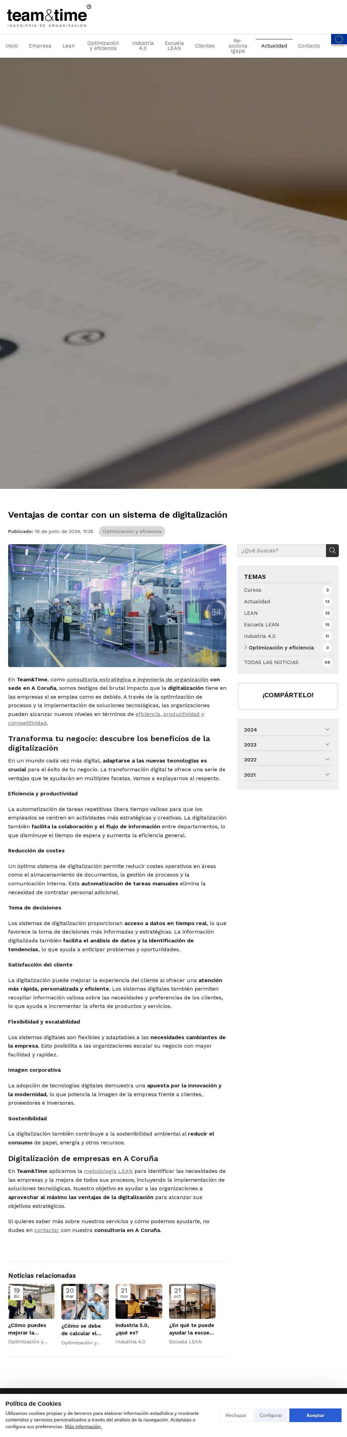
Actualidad (274, 46)
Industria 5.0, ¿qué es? (132, 1328)
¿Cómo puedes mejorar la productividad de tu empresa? (30, 1329)
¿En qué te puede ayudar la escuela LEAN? (191, 1329)
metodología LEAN (108, 1171)
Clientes (205, 46)
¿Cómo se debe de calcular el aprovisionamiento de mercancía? (85, 1330)
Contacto (309, 46)
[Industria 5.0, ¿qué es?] (139, 1301)
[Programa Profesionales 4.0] (339, 46)
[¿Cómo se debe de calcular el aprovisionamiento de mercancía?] (85, 1302)
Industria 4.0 (143, 45)
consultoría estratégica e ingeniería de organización (137, 679)
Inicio (11, 46)
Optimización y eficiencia (103, 45)
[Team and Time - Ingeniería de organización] (49, 15)
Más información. (83, 1426)
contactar (46, 1230)
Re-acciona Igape (238, 46)
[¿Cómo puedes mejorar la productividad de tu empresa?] (31, 1301)
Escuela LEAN (174, 45)
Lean (68, 46)
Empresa (40, 46)
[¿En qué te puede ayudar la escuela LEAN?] (192, 1301)
